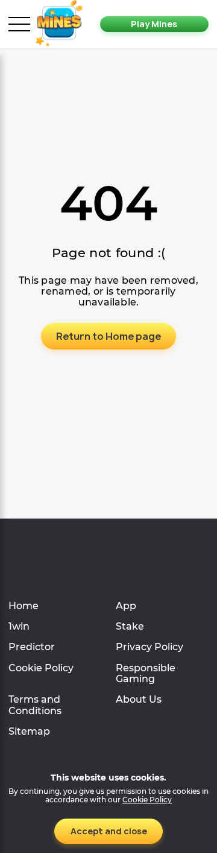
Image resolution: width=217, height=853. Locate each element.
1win (19, 626)
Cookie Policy (41, 668)
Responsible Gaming (145, 673)
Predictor (31, 647)
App (126, 606)
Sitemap (29, 731)
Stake (130, 626)
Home (23, 606)
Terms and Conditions (34, 705)
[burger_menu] (19, 24)
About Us (139, 699)
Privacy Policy (149, 647)
